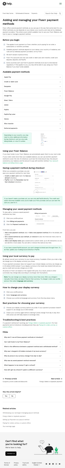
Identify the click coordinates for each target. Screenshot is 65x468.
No (12, 396)
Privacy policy (16, 464)
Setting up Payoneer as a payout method (16, 419)
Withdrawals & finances (22, 13)
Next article (55, 379)
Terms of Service (7, 464)
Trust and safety (25, 464)
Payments (34, 13)
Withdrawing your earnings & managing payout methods (21, 413)
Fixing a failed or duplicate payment (39, 323)
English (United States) (37, 464)
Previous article (11, 379)
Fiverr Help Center (8, 13)
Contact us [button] (11, 453)
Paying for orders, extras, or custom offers (17, 423)
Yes (6, 396)
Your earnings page (9, 426)
